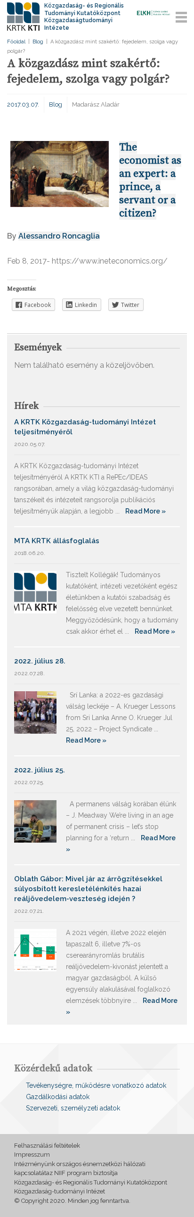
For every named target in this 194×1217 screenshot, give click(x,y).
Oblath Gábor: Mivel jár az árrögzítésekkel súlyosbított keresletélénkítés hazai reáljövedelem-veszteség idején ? (88, 889)
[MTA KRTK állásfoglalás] (35, 591)
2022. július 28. (39, 661)
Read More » (145, 511)
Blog (37, 42)
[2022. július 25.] (35, 820)
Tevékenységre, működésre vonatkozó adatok (96, 1085)
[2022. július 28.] (35, 711)
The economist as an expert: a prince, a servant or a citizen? (150, 180)
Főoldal (16, 42)
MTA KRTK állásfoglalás (56, 541)
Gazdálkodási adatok (57, 1097)
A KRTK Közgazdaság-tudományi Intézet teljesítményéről (85, 427)
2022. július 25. (39, 770)
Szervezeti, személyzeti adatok (73, 1108)
